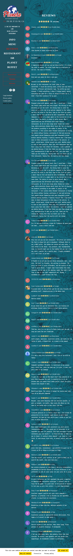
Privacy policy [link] (49, 553)
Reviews (12, 48)
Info (12, 39)
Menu (12, 44)
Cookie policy (7, 101)
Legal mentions (7, 95)
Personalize (37, 553)
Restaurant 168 (12, 55)
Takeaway (12, 79)
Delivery (12, 83)
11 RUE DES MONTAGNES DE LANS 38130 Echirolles (12, 29)
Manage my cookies (8, 103)
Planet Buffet (12, 65)
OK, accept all (63, 550)
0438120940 (12, 33)
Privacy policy (7, 98)
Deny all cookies (25, 553)
